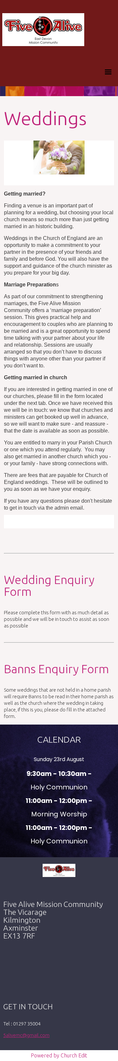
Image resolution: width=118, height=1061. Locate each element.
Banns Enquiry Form (56, 669)
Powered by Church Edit (59, 1055)
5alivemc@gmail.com (26, 1035)
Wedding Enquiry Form (49, 585)
